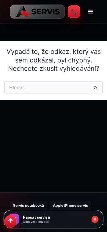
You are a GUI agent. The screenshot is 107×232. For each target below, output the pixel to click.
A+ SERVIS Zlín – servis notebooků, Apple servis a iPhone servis (37, 11)
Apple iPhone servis (70, 205)
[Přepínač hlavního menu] (90, 11)
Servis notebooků (28, 205)
